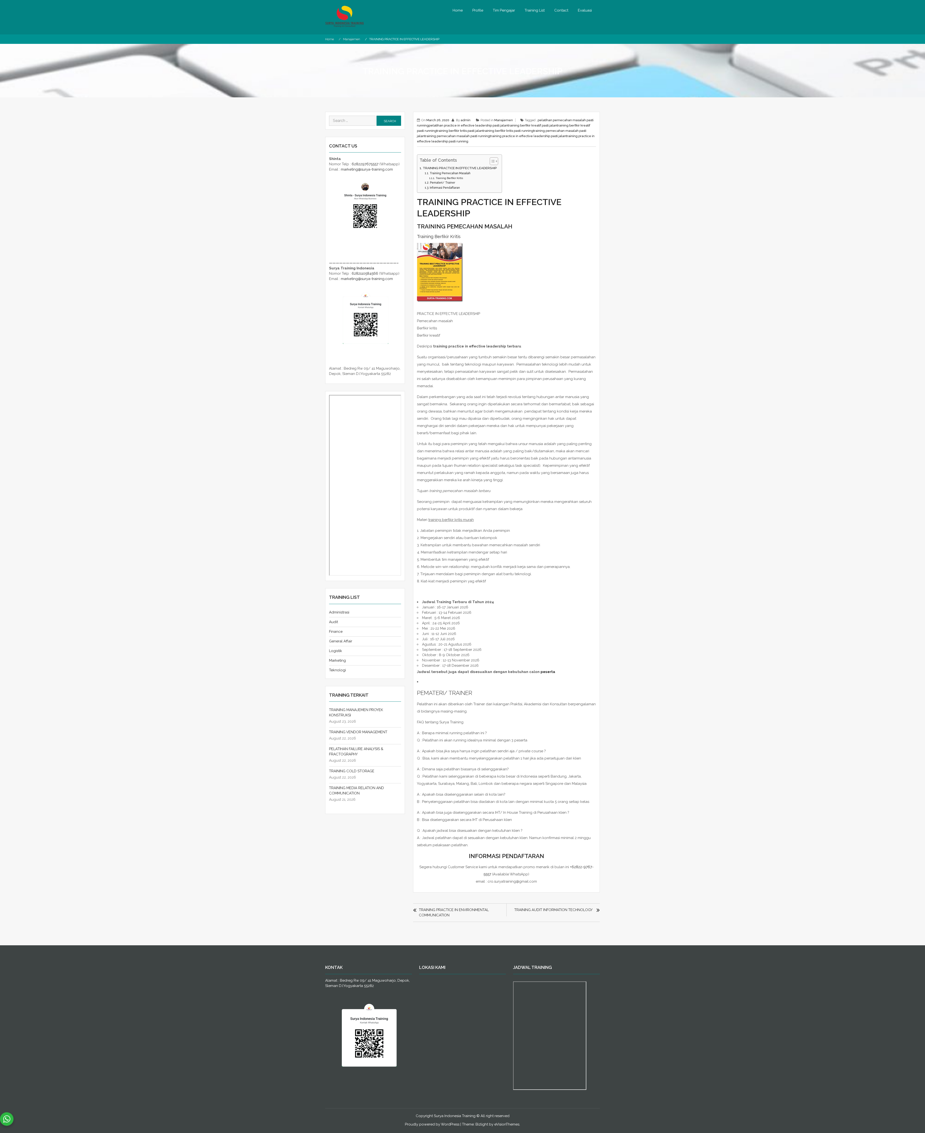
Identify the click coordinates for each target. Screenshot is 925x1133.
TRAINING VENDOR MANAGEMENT (358, 732)
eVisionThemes (506, 1124)
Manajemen (503, 120)
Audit (333, 622)
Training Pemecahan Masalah (450, 173)
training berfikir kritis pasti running (508, 131)
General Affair (340, 641)
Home (458, 10)
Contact (561, 10)
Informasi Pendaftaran (445, 187)
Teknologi (337, 670)
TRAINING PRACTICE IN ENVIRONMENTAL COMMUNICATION (454, 912)
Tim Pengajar (504, 10)
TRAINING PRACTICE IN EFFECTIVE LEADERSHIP (460, 168)
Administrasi (339, 612)
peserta (548, 672)
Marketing (337, 660)
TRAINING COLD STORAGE (351, 771)
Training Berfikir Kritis (449, 178)
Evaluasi (585, 10)
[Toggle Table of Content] (491, 161)
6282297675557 (365, 164)
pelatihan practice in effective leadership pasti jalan (468, 125)
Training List (535, 10)
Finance (336, 631)
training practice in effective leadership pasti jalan (528, 136)
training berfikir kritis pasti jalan (459, 131)
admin (465, 120)
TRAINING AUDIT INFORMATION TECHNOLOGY (553, 910)
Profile (477, 10)
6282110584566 (365, 273)
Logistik (335, 651)
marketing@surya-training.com (367, 169)
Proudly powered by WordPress (432, 1124)
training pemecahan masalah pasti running (457, 136)
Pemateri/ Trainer (442, 182)
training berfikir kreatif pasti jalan (532, 125)
